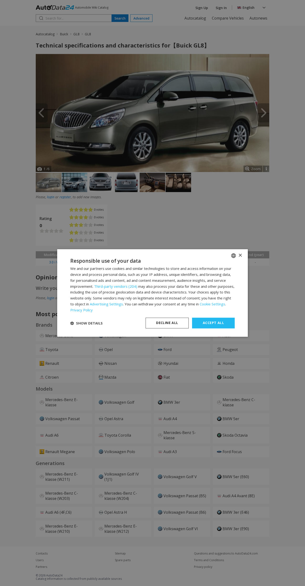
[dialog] (152, 293)
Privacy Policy (81, 310)
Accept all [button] (213, 323)
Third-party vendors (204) (115, 286)
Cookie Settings (212, 304)
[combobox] (233, 255)
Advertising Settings (106, 304)
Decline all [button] (167, 323)
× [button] (240, 255)
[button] (86, 323)
